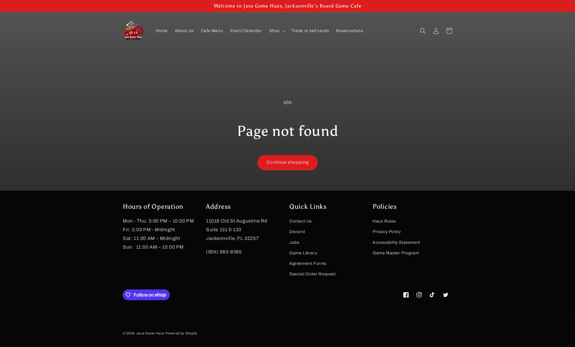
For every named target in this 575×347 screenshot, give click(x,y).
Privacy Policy (387, 231)
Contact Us (300, 221)
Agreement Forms (307, 263)
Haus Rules (384, 221)
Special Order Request (312, 273)
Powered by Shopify (181, 333)
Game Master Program (396, 252)
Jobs (294, 242)
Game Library (303, 252)
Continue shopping (288, 162)
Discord (297, 231)
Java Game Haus (150, 333)
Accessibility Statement (396, 242)
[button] (277, 31)
